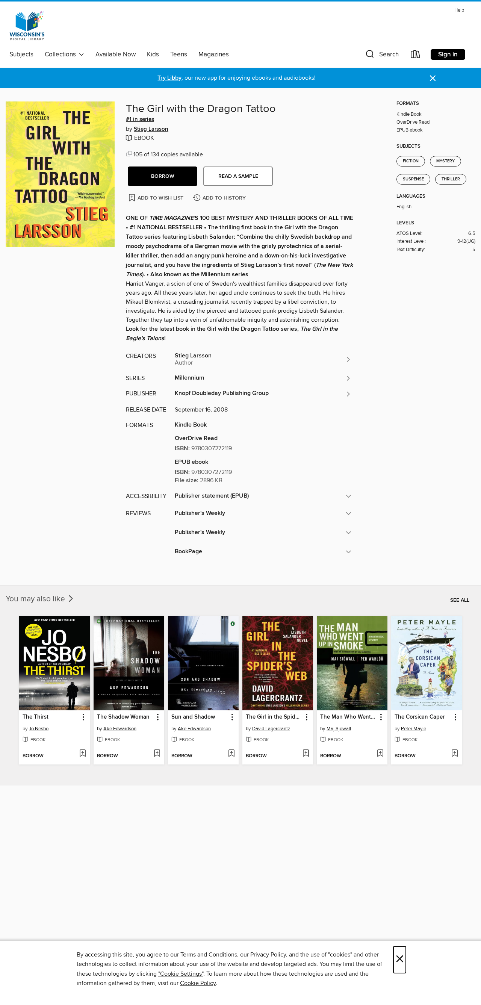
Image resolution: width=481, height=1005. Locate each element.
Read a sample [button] (238, 176)
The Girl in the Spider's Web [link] (274, 717)
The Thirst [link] (35, 717)
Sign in (448, 54)
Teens (178, 54)
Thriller (451, 179)
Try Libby (169, 78)
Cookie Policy (198, 983)
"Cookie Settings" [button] (180, 974)
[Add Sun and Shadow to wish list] (231, 754)
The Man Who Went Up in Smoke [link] (348, 717)
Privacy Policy (268, 954)
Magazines (213, 54)
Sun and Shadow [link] (193, 717)
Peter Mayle (413, 729)
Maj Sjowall (339, 729)
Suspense (413, 179)
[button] (381, 55)
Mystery (445, 161)
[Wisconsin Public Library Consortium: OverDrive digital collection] (27, 26)
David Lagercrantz (271, 729)
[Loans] (415, 55)
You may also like (36, 599)
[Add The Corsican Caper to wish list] (454, 754)
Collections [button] (62, 54)
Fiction (411, 161)
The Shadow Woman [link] (123, 717)
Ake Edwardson (119, 729)
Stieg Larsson (151, 129)
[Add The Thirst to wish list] (82, 754)
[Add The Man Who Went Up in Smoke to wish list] (380, 754)
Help (459, 10)
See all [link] (459, 600)
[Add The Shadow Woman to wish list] (157, 754)
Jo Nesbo (38, 729)
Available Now (115, 54)
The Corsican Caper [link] (420, 717)
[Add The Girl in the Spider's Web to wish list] (305, 754)
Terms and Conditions (208, 954)
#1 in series (140, 119)
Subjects (21, 54)
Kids (153, 54)
